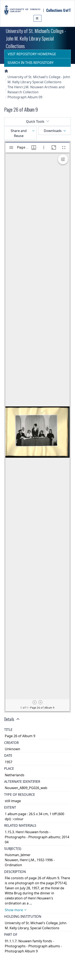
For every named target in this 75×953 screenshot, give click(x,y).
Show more (14, 910)
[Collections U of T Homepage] (6, 71)
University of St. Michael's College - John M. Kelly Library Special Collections (39, 79)
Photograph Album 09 (25, 97)
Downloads (53, 130)
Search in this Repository (31, 62)
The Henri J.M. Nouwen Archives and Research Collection (36, 89)
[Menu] (37, 18)
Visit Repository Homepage (32, 54)
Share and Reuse (19, 133)
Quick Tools (35, 121)
